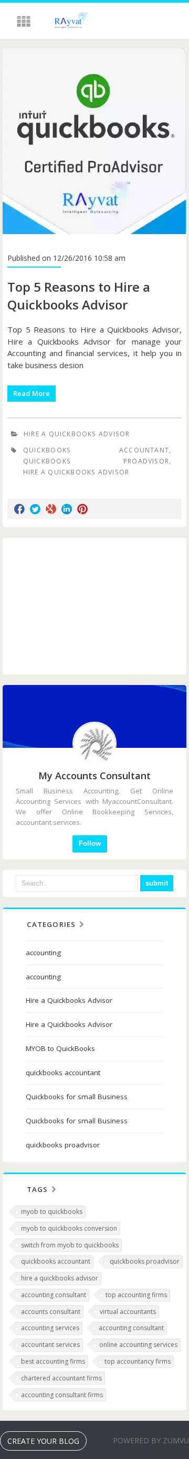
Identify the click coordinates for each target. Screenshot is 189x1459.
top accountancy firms (137, 1361)
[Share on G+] (51, 509)
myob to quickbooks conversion (69, 1228)
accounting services (50, 1327)
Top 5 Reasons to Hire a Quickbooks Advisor (78, 295)
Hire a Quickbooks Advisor (77, 433)
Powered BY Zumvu (151, 1440)
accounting (43, 952)
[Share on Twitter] (35, 509)
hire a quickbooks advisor (59, 1278)
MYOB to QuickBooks (60, 1048)
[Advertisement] (94, 605)
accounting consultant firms (62, 1394)
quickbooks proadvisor (96, 461)
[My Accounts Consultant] (65, 21)
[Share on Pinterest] (82, 509)
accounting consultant (53, 1294)
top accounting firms (136, 1294)
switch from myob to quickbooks (70, 1245)
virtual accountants (128, 1311)
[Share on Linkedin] (66, 509)
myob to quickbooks (51, 1211)
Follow (90, 843)
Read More (31, 393)
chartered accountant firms (61, 1378)
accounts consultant (50, 1311)
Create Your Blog (43, 1441)
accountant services (50, 1344)
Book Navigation (25, 21)
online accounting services (138, 1344)
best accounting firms (53, 1361)
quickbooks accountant (96, 450)
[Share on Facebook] (19, 509)
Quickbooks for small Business (77, 1096)
